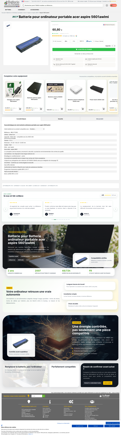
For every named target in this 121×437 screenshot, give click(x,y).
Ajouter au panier (84, 49)
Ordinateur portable (17, 12)
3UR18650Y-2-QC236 (19, 185)
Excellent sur (105, 1)
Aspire (29, 12)
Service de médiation (90, 418)
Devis (44, 414)
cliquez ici (30, 434)
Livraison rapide (88, 414)
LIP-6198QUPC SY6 (53, 185)
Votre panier (66, 408)
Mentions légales (47, 411)
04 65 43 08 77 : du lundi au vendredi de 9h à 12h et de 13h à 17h (50, 1)
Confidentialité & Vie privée (91, 409)
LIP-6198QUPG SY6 (8, 185)
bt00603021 (44, 185)
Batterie (9, 12)
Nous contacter (46, 408)
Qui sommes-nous (47, 409)
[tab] (52, 219)
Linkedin (46, 416)
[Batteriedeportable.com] (11, 6)
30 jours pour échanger (96, 1)
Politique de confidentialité (63, 423)
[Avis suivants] (115, 209)
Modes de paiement (89, 411)
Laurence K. (16, 213)
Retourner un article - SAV (70, 411)
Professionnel (46, 412)
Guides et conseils (68, 415)
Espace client (67, 409)
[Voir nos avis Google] (108, 195)
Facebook (46, 415)
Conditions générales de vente (92, 408)
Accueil (3, 12)
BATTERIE (8, 9)
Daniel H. (51, 213)
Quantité (108, 46)
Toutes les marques (68, 414)
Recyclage (87, 416)
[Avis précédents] (5, 209)
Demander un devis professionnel (84, 54)
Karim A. (86, 213)
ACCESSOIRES (34, 9)
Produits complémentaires (92, 383)
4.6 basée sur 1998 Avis (68, 36)
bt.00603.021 (36, 185)
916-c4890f (29, 185)
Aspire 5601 (35, 12)
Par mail (71, 1)
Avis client (107, 383)
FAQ (65, 412)
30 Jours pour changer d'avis (91, 415)
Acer (25, 12)
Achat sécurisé (88, 412)
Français (26, 1)
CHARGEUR (21, 9)
